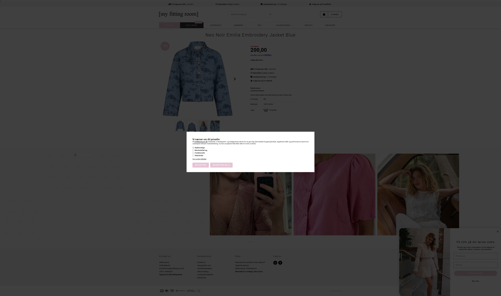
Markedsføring (201, 150)
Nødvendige (200, 148)
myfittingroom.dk (201, 142)
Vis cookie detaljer (199, 159)
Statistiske (199, 155)
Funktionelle (200, 153)
